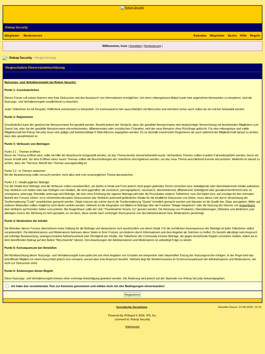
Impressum (132, 326)
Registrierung (152, 45)
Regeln (255, 35)
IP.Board (129, 315)
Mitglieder (12, 35)
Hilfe (243, 35)
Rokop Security (16, 27)
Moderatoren (33, 35)
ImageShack (247, 205)
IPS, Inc (151, 315)
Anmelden (135, 45)
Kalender (200, 35)
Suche (232, 35)
